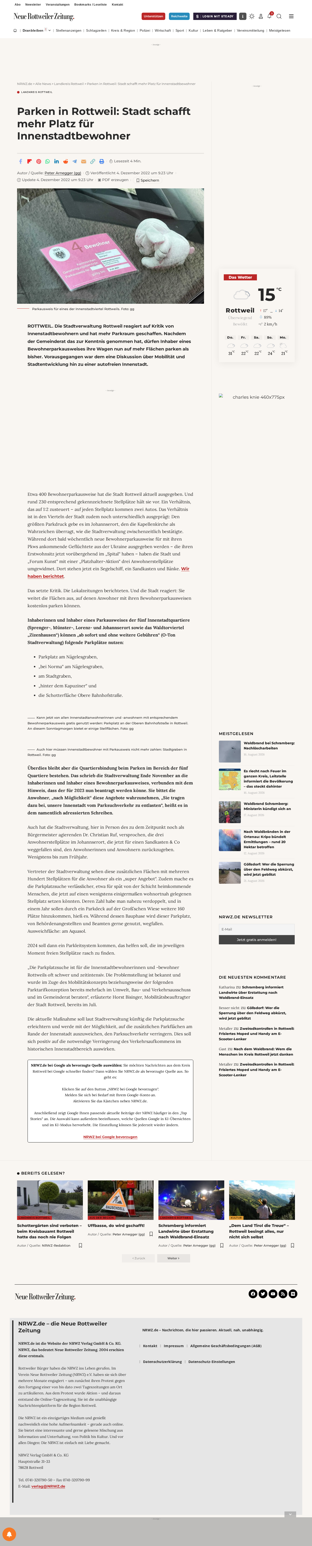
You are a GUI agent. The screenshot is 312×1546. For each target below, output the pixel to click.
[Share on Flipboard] (29, 161)
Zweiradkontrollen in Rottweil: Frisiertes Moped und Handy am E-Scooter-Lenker (256, 1033)
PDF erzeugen (113, 180)
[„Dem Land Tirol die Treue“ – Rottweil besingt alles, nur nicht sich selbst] (262, 1200)
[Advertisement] (156, 58)
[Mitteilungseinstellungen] (9, 1534)
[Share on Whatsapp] (47, 161)
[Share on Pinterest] (38, 161)
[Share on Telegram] (74, 161)
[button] (260, 16)
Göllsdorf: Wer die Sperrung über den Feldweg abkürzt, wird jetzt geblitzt (269, 869)
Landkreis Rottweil (37, 92)
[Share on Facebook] (20, 161)
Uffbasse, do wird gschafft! (116, 1225)
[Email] (83, 161)
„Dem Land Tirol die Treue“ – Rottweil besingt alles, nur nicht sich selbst (259, 1231)
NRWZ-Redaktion (56, 1245)
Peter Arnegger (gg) (63, 173)
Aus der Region (101, 1217)
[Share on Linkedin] (56, 161)
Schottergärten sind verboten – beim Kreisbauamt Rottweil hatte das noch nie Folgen (49, 1231)
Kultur (236, 1217)
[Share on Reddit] (65, 161)
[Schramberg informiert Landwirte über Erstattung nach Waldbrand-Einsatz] (191, 1200)
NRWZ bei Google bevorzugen (110, 1137)
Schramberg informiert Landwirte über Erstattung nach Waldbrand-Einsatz (251, 992)
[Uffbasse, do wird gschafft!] (121, 1200)
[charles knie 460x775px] (257, 457)
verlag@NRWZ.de (48, 1486)
